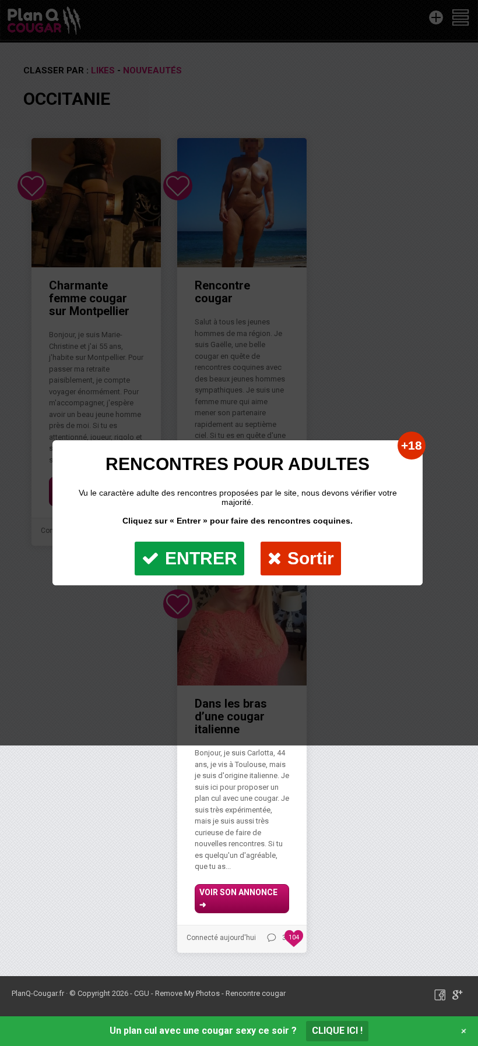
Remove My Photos (187, 993)
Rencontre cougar (256, 993)
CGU (141, 993)
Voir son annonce (238, 898)
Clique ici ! (337, 1030)
